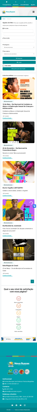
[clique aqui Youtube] (20, 405)
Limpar (20, 62)
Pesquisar (19, 58)
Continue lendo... (7, 118)
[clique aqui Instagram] (24, 405)
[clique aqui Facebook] (16, 405)
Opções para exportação (19, 68)
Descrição (7, 38)
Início (4, 18)
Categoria (6, 44)
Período (6, 28)
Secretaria (6, 51)
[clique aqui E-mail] (12, 405)
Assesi (12, 409)
